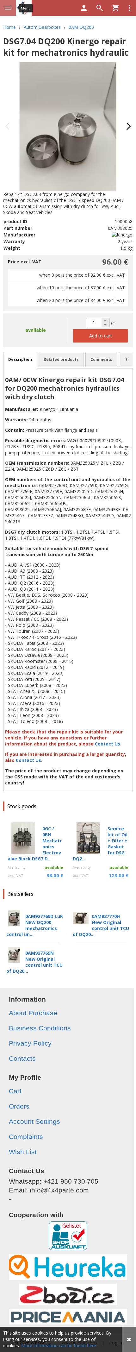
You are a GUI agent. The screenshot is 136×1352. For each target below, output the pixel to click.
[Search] (100, 8)
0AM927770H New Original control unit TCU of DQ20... (101, 925)
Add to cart (100, 336)
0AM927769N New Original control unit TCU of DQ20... (34, 962)
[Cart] (115, 8)
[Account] (84, 8)
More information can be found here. (59, 1346)
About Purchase (33, 1012)
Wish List (23, 1151)
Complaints (26, 1136)
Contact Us (108, 744)
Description (20, 359)
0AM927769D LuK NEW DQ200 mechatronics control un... (34, 925)
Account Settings (34, 1121)
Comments (101, 359)
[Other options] (129, 8)
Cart (15, 1091)
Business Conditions (40, 1028)
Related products (61, 359)
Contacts (22, 1058)
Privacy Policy (30, 1043)
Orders (19, 1106)
